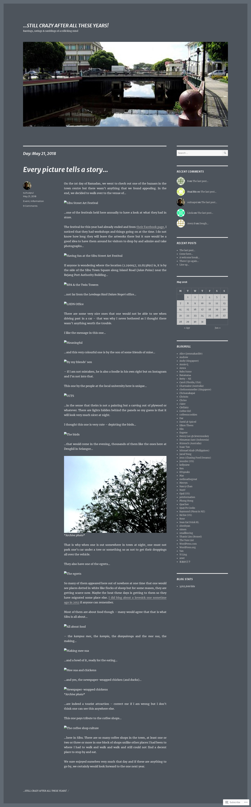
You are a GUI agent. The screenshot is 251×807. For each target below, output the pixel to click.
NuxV (182, 490)
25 (209, 315)
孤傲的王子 (185, 561)
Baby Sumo (185, 371)
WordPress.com (188, 543)
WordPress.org (187, 547)
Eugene (183, 432)
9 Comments (30, 205)
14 (180, 309)
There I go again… (189, 261)
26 (216, 315)
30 (195, 321)
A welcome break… (189, 257)
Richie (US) (185, 515)
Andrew (183, 357)
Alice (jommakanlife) (191, 353)
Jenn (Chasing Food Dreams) (195, 457)
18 (209, 309)
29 (187, 321)
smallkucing (186, 533)
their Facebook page (150, 227)
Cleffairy (184, 407)
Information (37, 201)
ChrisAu (183, 396)
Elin (181, 429)
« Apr (187, 327)
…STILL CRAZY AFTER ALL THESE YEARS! (66, 26)
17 (202, 309)
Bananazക (185, 375)
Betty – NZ (185, 378)
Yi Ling (183, 554)
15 (188, 309)
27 (224, 315)
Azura (182, 368)
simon (182, 529)
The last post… (200, 181)
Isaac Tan (184, 447)
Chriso (183, 400)
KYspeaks (184, 472)
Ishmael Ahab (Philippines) (194, 450)
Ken (181, 468)
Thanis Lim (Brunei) (190, 536)
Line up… (184, 264)
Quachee (184, 504)
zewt (182, 558)
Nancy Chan (185, 486)
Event (26, 201)
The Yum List (186, 540)
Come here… (186, 253)
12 (217, 303)
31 (202, 321)
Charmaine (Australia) (191, 386)
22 (187, 315)
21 (180, 315)
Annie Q (183, 364)
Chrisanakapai (187, 393)
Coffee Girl (185, 411)
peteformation (187, 497)
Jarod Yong (185, 454)
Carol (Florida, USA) (190, 382)
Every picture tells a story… (65, 169)
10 (202, 303)
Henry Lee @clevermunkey (194, 436)
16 (195, 309)
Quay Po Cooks (187, 508)
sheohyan (184, 525)
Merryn (183, 482)
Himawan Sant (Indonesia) (194, 439)
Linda (190, 212)
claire (182, 403)
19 (217, 309)
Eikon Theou (186, 425)
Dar (181, 418)
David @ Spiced (187, 421)
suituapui (28, 192)
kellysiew (184, 464)
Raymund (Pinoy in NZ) (192, 511)
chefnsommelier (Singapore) (195, 389)
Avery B (191, 223)
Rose (182, 518)
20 (224, 309)
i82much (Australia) (190, 443)
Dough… (203, 223)
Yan (181, 551)
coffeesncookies (188, 414)
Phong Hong (186, 500)
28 (180, 321)
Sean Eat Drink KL (189, 522)
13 (224, 303)
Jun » (218, 327)
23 (195, 315)
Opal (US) (184, 493)
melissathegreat (188, 479)
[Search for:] (199, 153)
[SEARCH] (225, 153)
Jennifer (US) (186, 461)
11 (210, 303)
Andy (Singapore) (189, 360)
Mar (181, 475)
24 (202, 315)
